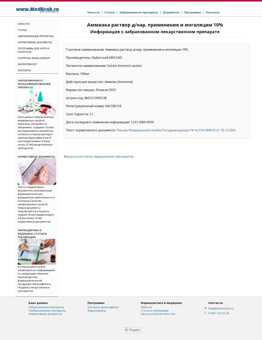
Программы (192, 12)
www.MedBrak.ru (37, 9)
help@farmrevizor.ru (221, 308)
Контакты (213, 12)
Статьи (110, 12)
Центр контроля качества (158, 314)
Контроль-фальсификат (103, 307)
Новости (93, 12)
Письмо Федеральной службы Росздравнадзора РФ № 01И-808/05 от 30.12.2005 (176, 130)
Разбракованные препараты (47, 310)
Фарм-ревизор (27, 64)
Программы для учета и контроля (33, 50)
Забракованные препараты (138, 12)
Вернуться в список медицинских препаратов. (99, 156)
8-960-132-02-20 (218, 313)
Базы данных (38, 303)
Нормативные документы (35, 42)
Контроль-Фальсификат (34, 58)
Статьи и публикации (154, 310)
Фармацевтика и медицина (161, 303)
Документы (171, 12)
